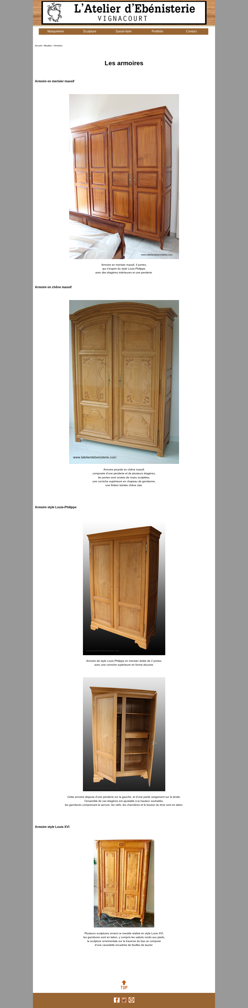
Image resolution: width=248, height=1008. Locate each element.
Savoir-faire (124, 31)
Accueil (38, 45)
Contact (191, 31)
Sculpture (89, 31)
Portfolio (157, 31)
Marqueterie (55, 31)
